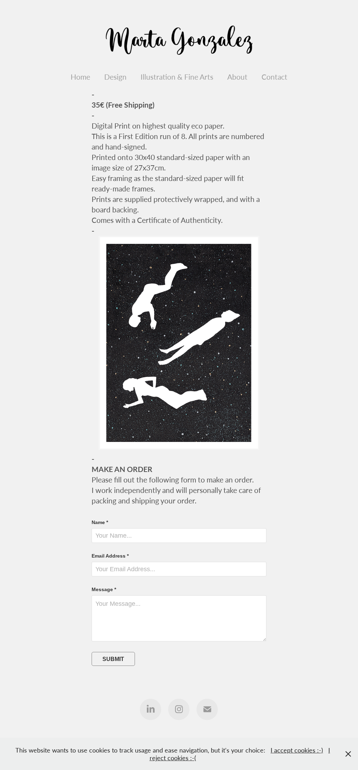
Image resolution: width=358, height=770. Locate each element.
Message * (104, 589)
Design (115, 77)
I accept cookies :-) (297, 750)
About (237, 77)
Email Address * (110, 555)
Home (80, 77)
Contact (274, 77)
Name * (100, 522)
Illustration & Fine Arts (177, 77)
